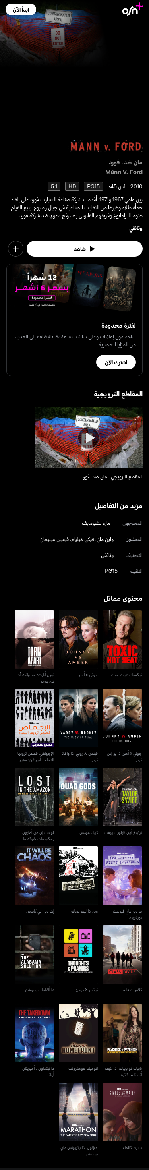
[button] (21, 9)
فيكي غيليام (82, 539)
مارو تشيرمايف (96, 522)
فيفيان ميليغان (54, 539)
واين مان (105, 539)
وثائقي (136, 228)
